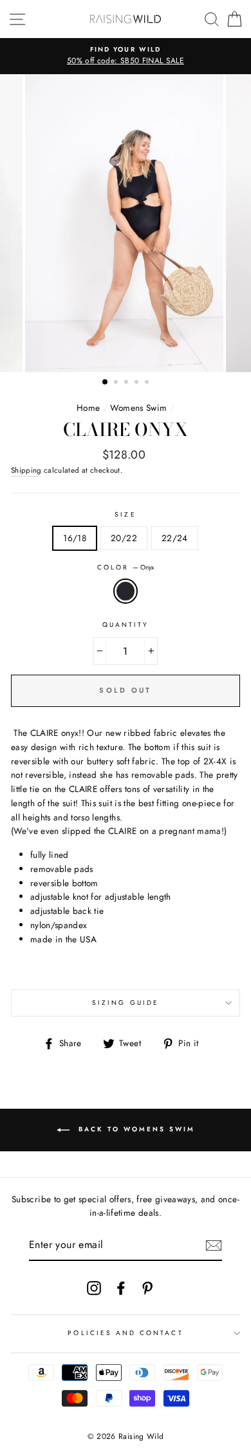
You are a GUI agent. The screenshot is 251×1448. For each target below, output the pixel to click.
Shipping (26, 470)
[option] (125, 56)
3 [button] (127, 383)
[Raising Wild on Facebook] (121, 1287)
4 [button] (138, 383)
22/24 (175, 537)
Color (125, 567)
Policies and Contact (125, 1333)
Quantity (125, 625)
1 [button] (105, 382)
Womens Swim (138, 407)
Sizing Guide (125, 1002)
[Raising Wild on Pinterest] (147, 1287)
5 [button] (148, 383)
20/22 (124, 537)
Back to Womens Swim (135, 1129)
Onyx (125, 591)
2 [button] (117, 383)
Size (125, 514)
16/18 (74, 537)
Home (88, 407)
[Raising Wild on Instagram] (94, 1287)
